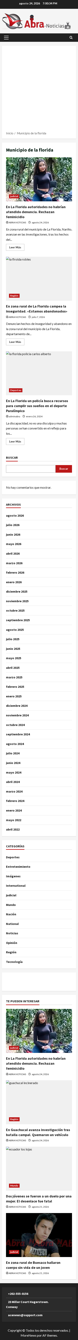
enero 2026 (14, 582)
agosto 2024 (15, 744)
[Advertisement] (39, 90)
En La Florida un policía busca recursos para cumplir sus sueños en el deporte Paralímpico (39, 373)
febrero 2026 (15, 572)
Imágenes (13, 876)
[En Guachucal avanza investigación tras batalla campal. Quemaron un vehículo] (39, 1102)
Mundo (11, 905)
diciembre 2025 (16, 591)
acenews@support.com (25, 1315)
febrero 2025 (15, 687)
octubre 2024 (15, 725)
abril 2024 (13, 782)
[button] (6, 37)
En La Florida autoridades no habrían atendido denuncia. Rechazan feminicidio (39, 179)
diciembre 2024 (16, 706)
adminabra (14, 416)
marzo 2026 (14, 563)
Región (14, 295)
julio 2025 (12, 639)
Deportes (15, 390)
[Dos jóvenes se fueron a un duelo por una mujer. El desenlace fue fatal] (39, 1169)
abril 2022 (13, 829)
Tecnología (14, 962)
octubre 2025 (15, 610)
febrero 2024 (15, 801)
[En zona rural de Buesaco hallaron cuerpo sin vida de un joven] (39, 1235)
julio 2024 (12, 753)
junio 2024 (13, 763)
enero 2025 (14, 696)
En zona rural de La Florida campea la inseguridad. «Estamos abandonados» (39, 279)
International (16, 886)
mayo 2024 (13, 772)
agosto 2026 (15, 515)
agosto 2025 (15, 630)
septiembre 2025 (18, 620)
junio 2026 (13, 534)
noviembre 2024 (17, 715)
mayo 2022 (13, 820)
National (12, 924)
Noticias (12, 933)
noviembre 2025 (17, 601)
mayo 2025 (13, 658)
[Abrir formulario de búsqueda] (71, 37)
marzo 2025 (14, 677)
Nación (11, 914)
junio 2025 (13, 649)
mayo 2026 (13, 544)
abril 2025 (13, 668)
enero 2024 (14, 810)
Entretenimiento (18, 867)
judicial (14, 196)
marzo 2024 (14, 791)
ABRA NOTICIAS (17, 222)
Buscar (12, 457)
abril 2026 (13, 553)
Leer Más (16, 248)
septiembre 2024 (18, 734)
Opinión (11, 943)
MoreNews (28, 1335)
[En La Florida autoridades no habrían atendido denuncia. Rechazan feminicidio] (39, 1031)
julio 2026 (12, 525)
